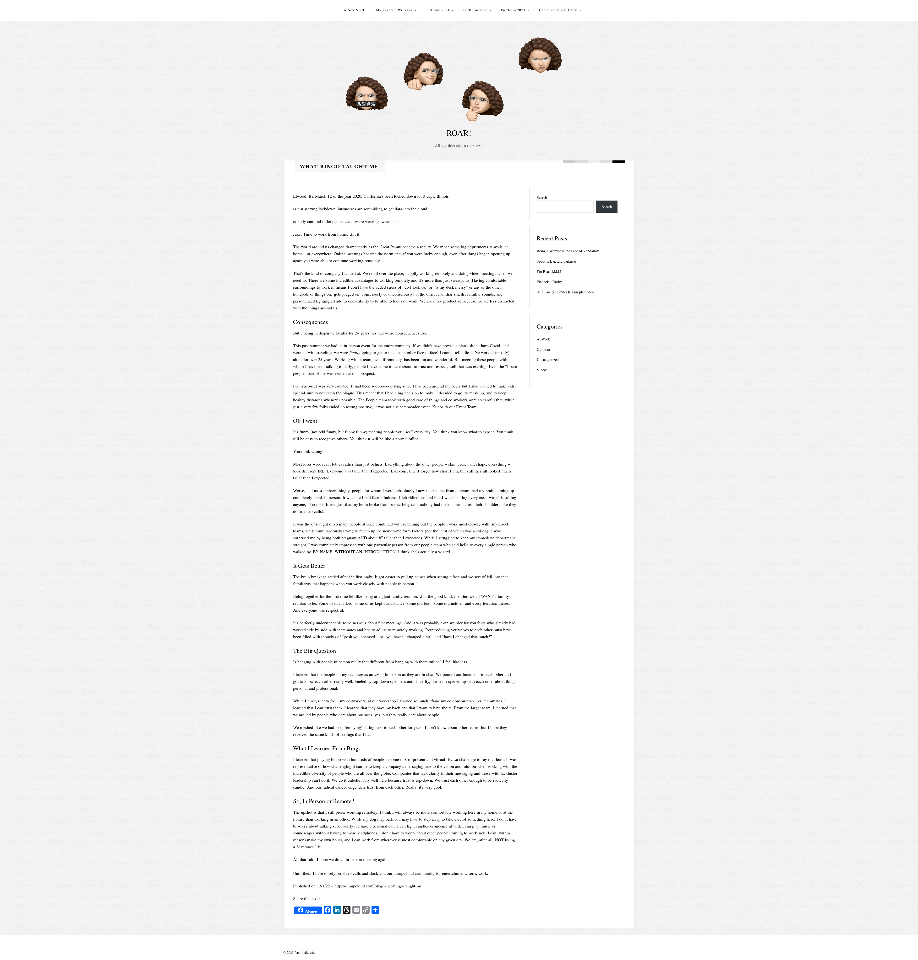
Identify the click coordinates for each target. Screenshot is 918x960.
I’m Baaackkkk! (549, 271)
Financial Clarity (549, 281)
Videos (542, 369)
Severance (305, 846)
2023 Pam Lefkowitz (301, 952)
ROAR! (459, 132)
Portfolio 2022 (475, 10)
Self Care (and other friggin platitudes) (566, 291)
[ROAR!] (459, 75)
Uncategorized (548, 359)
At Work (543, 338)
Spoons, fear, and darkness (557, 261)
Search (542, 197)
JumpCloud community (414, 873)
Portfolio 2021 (438, 10)
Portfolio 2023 (513, 10)
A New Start (354, 10)
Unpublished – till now (558, 10)
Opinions (544, 349)
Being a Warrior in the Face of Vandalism (568, 250)
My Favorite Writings (394, 10)
